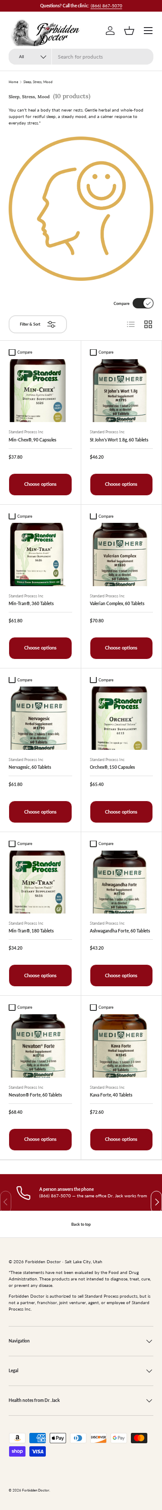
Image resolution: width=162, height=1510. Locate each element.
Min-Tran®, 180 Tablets (31, 930)
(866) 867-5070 (106, 5)
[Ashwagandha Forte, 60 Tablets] (121, 882)
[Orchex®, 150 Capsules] (121, 718)
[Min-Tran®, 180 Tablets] (40, 882)
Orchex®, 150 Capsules (112, 767)
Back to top (81, 1224)
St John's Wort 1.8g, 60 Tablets (119, 439)
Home (13, 82)
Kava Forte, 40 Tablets (111, 1094)
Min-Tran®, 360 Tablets (31, 603)
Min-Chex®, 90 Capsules (32, 439)
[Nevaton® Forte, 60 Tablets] (40, 1046)
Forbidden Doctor (35, 1490)
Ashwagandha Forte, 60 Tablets (120, 930)
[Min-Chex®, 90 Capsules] (40, 391)
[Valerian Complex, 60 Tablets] (121, 554)
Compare (122, 303)
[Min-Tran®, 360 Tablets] (40, 554)
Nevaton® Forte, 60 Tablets (35, 1094)
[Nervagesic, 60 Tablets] (40, 718)
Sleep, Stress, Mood (37, 82)
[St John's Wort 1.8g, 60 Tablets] (121, 391)
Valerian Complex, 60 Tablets (117, 603)
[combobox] (81, 57)
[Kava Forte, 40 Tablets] (121, 1046)
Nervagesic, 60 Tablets (30, 767)
